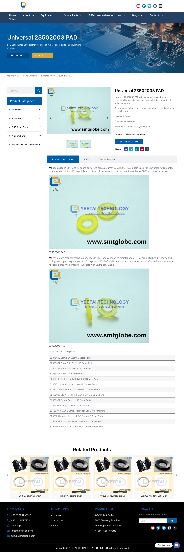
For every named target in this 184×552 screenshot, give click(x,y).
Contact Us (156, 15)
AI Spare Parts (21, 76)
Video (12, 19)
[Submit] (172, 520)
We (50, 167)
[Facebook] (155, 6)
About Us (28, 15)
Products (10, 76)
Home (12, 15)
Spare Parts (71, 15)
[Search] (38, 90)
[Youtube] (138, 6)
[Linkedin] (144, 6)
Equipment (47, 15)
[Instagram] (160, 6)
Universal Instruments (39, 76)
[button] (50, 118)
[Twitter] (149, 6)
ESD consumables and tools (105, 15)
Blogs (135, 15)
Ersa (46, 458)
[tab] (63, 159)
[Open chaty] (177, 545)
